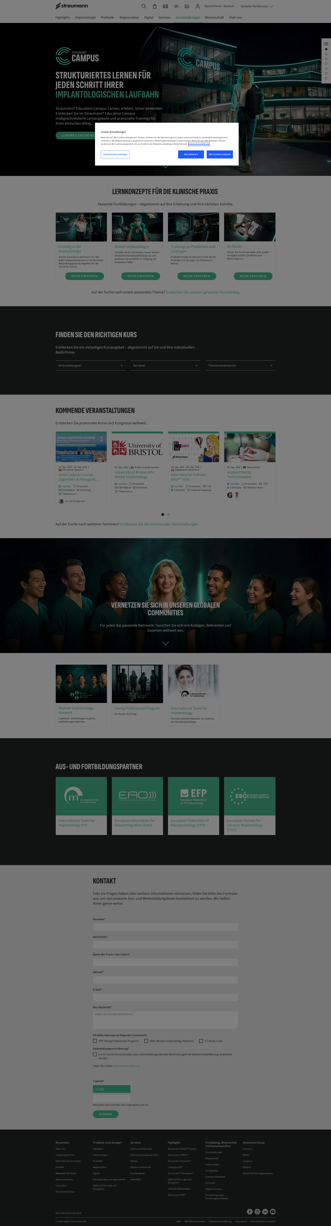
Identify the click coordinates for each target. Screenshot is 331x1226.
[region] (167, 144)
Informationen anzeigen (115, 154)
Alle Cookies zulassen (220, 154)
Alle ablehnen (191, 154)
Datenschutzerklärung (199, 144)
